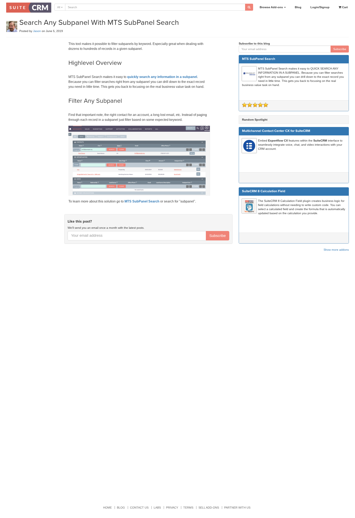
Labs (157, 507)
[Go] (249, 7)
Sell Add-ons (208, 507)
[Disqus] (177, 322)
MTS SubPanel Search (141, 201)
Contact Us (139, 507)
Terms (188, 507)
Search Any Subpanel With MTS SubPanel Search (99, 22)
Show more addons (336, 249)
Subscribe (217, 236)
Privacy (172, 507)
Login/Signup (320, 7)
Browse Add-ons (272, 7)
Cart (344, 7)
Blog (298, 7)
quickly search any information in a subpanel (162, 77)
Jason (37, 31)
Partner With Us (237, 507)
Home (107, 507)
